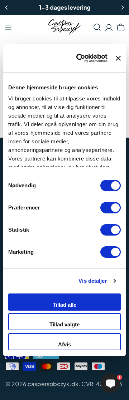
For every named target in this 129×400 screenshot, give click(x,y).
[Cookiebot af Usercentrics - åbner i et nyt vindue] (80, 58)
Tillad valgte (64, 324)
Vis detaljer (92, 281)
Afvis (64, 344)
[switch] (110, 207)
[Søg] (97, 27)
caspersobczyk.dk (53, 383)
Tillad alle (64, 305)
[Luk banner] (118, 58)
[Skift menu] (8, 27)
